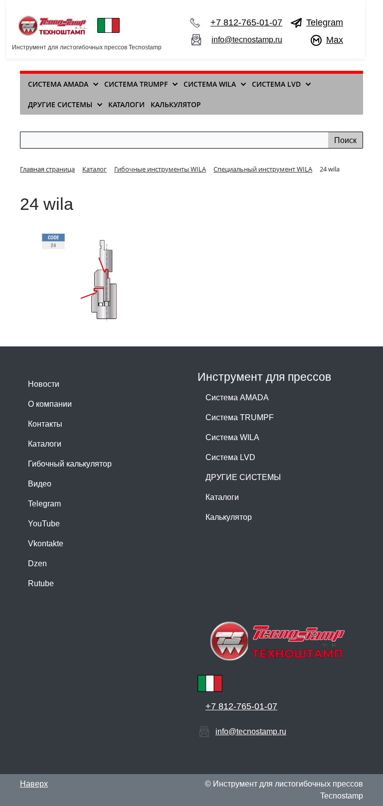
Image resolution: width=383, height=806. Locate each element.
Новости (43, 384)
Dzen (37, 563)
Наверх (34, 784)
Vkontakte (45, 543)
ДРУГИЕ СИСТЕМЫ (243, 477)
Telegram (324, 22)
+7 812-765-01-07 (246, 22)
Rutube (41, 583)
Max (334, 40)
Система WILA (232, 437)
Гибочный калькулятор (70, 464)
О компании (50, 404)
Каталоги (44, 444)
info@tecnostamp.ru (246, 39)
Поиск (345, 140)
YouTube (44, 523)
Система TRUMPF (239, 417)
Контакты (45, 424)
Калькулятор (228, 517)
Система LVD (230, 457)
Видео (39, 484)
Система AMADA (237, 397)
